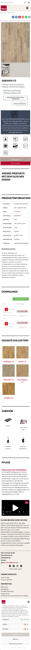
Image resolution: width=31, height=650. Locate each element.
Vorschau (21, 315)
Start (1, 12)
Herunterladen (21, 311)
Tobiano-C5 (8, 361)
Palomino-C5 (22, 380)
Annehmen (15, 634)
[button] (28, 602)
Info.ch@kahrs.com (12, 562)
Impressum (24, 647)
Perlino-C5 (8, 379)
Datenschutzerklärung (16, 647)
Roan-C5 (22, 361)
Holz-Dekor (17, 212)
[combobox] (9, 2)
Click (5, 12)
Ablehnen (15, 639)
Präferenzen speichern (15, 643)
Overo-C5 (8, 398)
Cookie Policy (7, 647)
